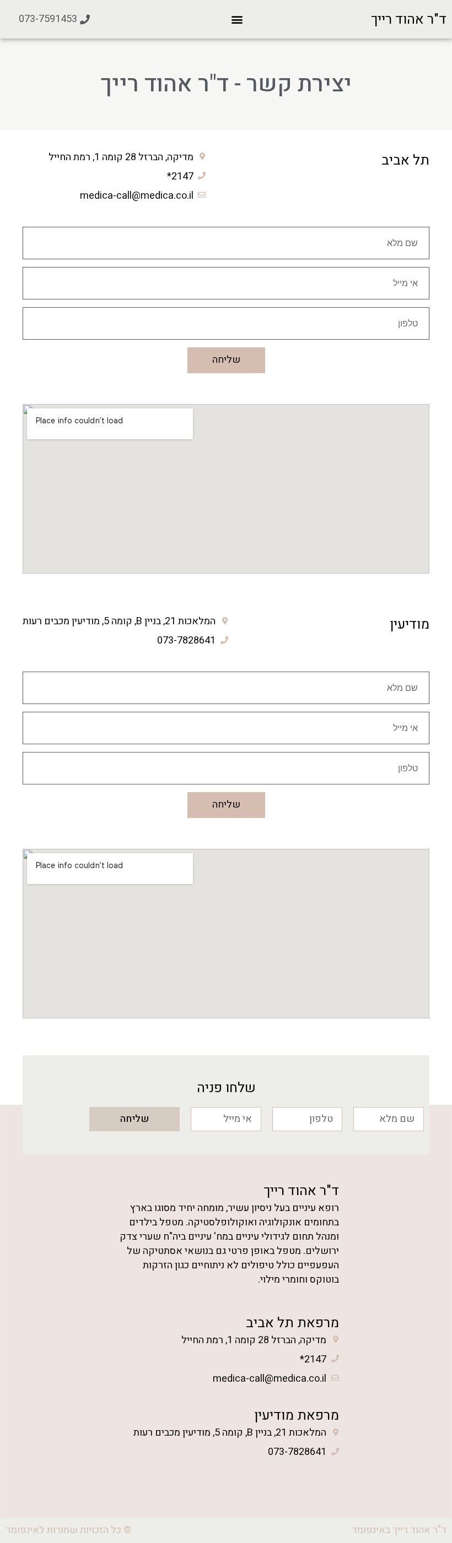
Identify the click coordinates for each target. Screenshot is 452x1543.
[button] (237, 19)
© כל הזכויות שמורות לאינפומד (68, 1530)
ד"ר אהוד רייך (408, 19)
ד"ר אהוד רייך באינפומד (399, 1530)
